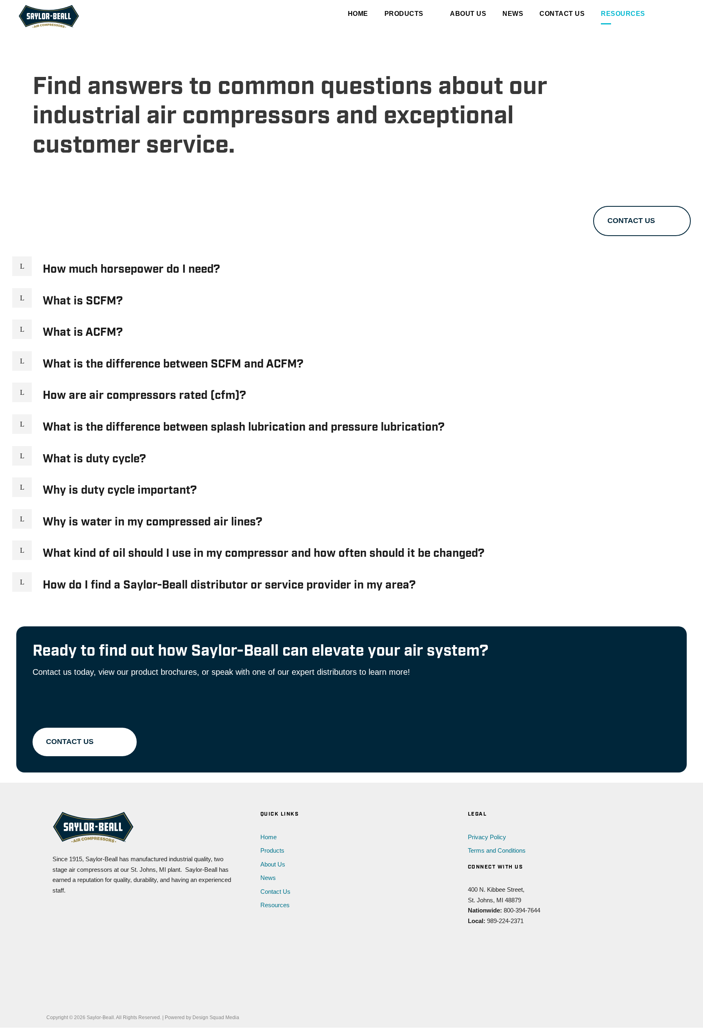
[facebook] (472, 945)
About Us (468, 13)
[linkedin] (487, 945)
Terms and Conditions (497, 850)
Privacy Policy (487, 837)
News (512, 13)
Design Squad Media (215, 1017)
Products (404, 13)
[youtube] (503, 945)
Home (358, 13)
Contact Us (562, 13)
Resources (623, 13)
